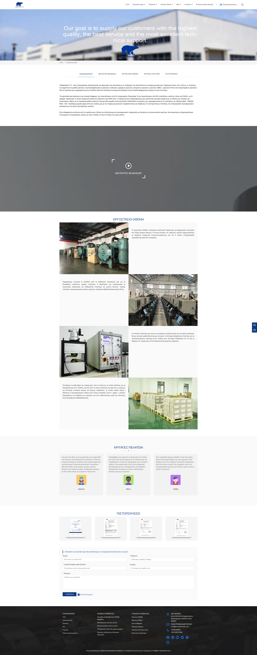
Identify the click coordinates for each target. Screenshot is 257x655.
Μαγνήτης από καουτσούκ (140, 630)
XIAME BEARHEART (86, 74)
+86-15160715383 (177, 632)
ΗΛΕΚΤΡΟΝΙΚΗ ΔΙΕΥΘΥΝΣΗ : (74, 565)
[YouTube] (177, 637)
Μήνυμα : (67, 574)
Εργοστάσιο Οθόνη (130, 74)
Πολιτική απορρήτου (86, 595)
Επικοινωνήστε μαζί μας (70, 633)
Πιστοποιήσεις (171, 74)
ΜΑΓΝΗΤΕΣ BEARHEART (107, 74)
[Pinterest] (187, 637)
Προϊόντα (65, 623)
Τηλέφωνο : (134, 556)
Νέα (64, 627)
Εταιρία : (133, 565)
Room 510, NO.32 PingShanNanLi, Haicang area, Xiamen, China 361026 (182, 618)
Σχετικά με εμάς (71, 62)
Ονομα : (65, 556)
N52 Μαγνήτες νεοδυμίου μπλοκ (107, 623)
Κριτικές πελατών (152, 74)
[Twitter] (182, 637)
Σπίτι (61, 62)
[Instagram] (167, 642)
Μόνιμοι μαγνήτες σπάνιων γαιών (107, 626)
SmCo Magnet (137, 623)
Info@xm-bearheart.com (180, 627)
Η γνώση (65, 630)
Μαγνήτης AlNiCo (137, 620)
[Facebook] (167, 637)
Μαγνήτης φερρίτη (137, 627)
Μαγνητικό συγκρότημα (139, 633)
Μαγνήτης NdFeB (137, 617)
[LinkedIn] (172, 637)
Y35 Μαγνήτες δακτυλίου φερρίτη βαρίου (110, 629)
